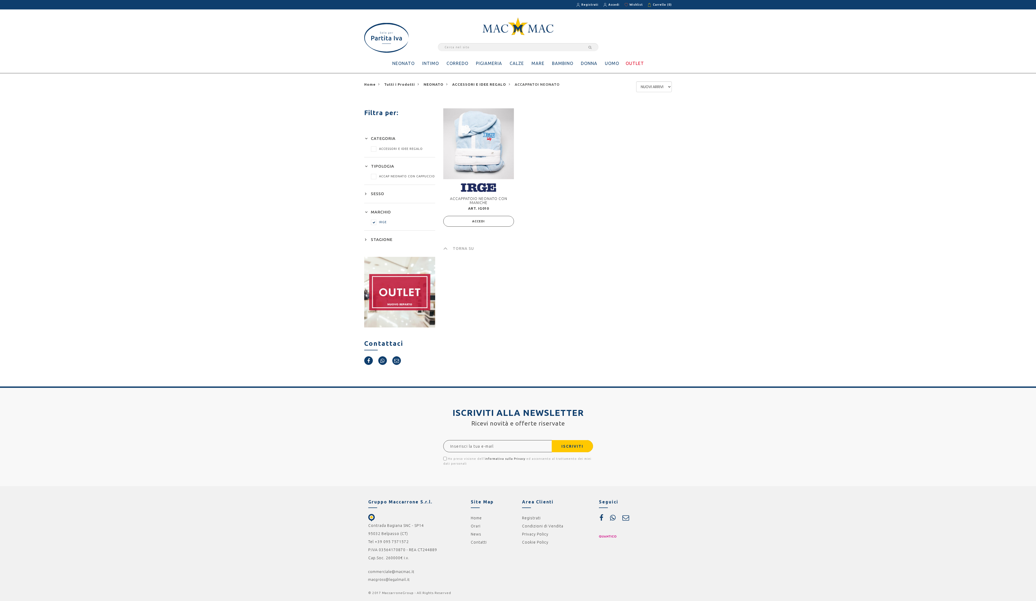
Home (476, 518)
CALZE (517, 63)
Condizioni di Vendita (542, 526)
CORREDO (457, 63)
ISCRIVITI (572, 446)
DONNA (589, 63)
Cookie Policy (535, 542)
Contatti (479, 542)
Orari (475, 526)
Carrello (662, 4)
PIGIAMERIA (489, 63)
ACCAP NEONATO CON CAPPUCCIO (407, 176)
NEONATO (403, 63)
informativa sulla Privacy (505, 458)
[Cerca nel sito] (589, 47)
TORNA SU (463, 248)
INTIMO (430, 63)
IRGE (383, 222)
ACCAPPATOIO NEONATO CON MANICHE (478, 200)
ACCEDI (478, 221)
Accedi (613, 4)
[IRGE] (478, 187)
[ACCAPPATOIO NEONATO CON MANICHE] (478, 143)
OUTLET (635, 63)
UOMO (612, 63)
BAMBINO (562, 63)
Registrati (589, 4)
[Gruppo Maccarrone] (518, 25)
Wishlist (636, 4)
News (476, 534)
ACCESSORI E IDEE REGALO (401, 148)
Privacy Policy (535, 534)
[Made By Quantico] (607, 536)
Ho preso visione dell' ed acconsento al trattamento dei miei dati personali (517, 461)
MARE (537, 63)
